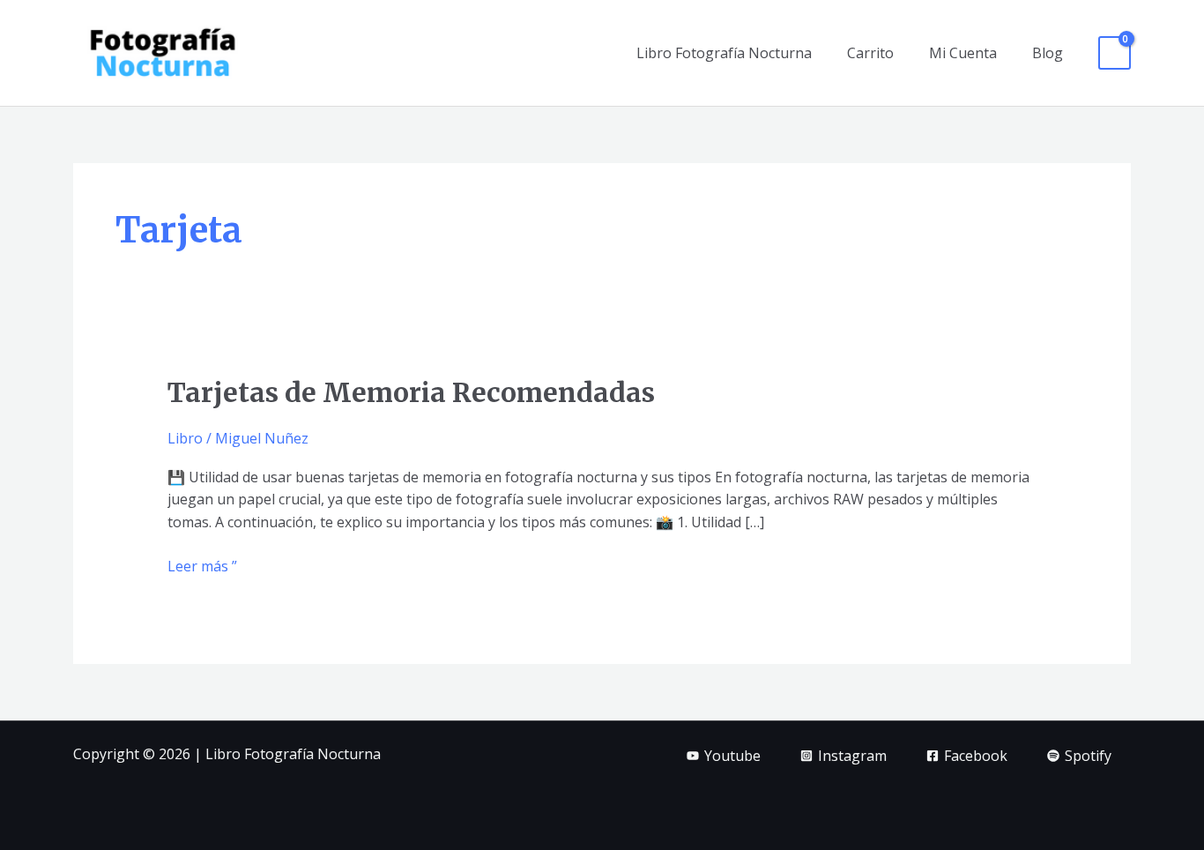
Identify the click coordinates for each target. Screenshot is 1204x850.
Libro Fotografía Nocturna (724, 53)
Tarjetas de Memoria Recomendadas (411, 392)
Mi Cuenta (963, 53)
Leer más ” (202, 565)
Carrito (870, 53)
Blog (1047, 53)
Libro (185, 438)
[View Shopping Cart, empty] (1114, 53)
